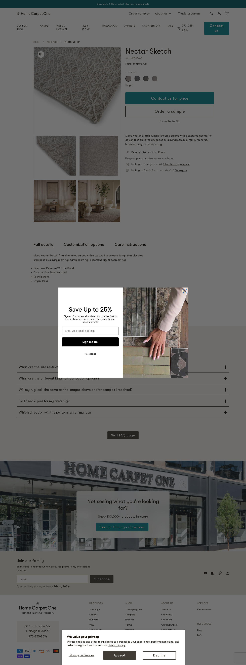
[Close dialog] (185, 291)
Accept (120, 655)
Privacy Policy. (117, 645)
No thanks (90, 354)
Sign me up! (90, 342)
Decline (159, 655)
